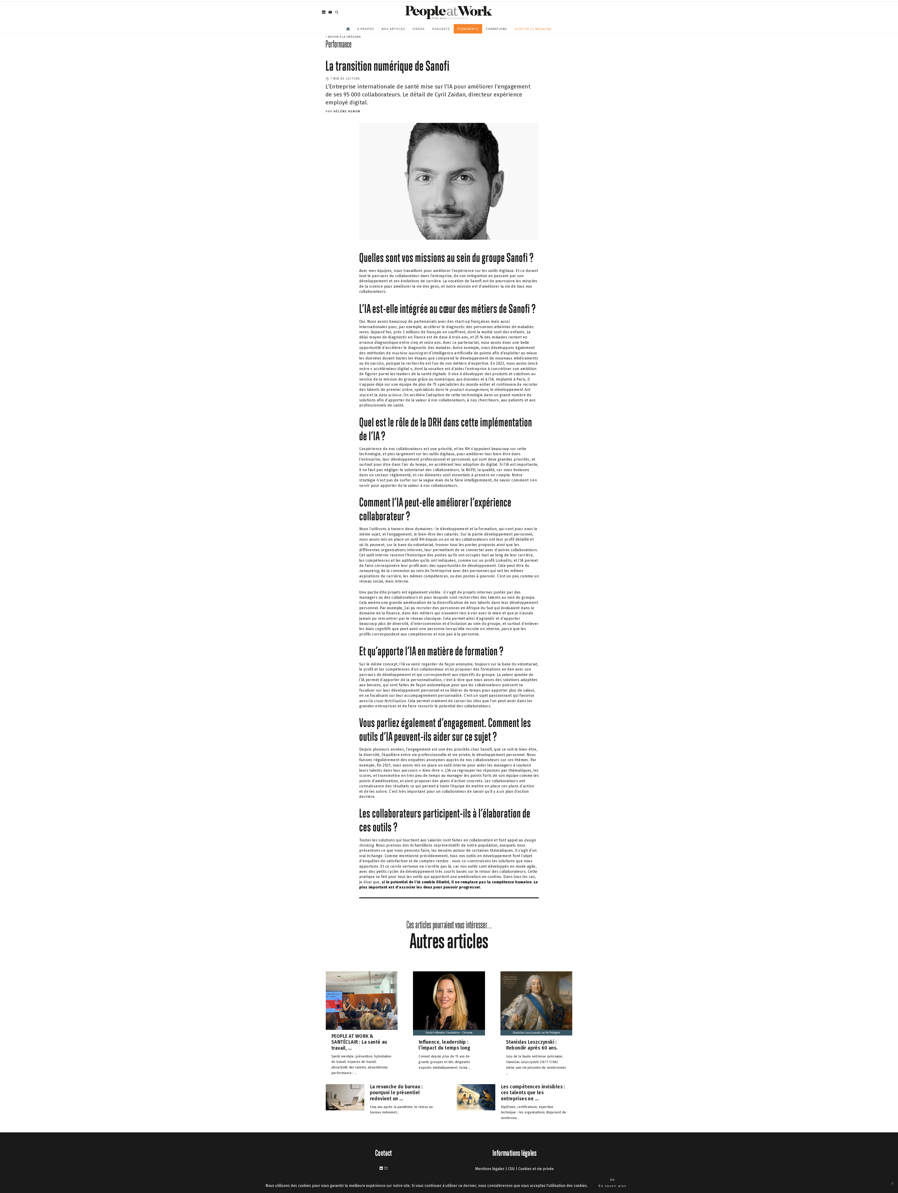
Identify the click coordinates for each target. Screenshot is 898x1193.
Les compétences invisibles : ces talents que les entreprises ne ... (533, 1092)
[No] (892, 1183)
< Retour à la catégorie (343, 36)
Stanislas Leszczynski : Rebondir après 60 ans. (532, 1045)
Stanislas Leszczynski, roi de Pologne (536, 1032)
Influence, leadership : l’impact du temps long (444, 1045)
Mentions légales (489, 1169)
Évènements (467, 29)
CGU (511, 1169)
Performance (338, 44)
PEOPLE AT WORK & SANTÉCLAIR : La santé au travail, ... (359, 1042)
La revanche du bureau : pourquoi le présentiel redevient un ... (396, 1092)
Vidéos (419, 29)
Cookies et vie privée (536, 1169)
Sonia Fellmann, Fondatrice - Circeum (448, 1032)
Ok (612, 1180)
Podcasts (441, 29)
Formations (496, 29)
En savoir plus (612, 1186)
